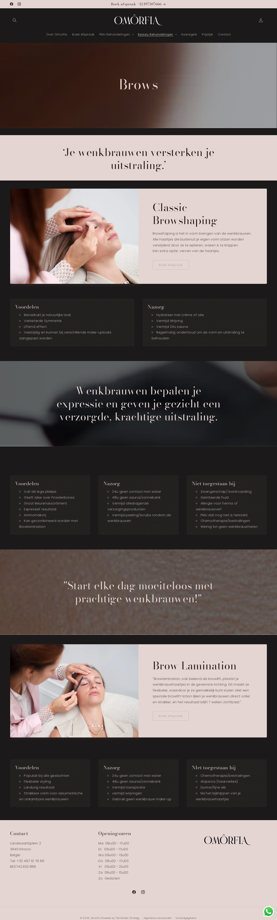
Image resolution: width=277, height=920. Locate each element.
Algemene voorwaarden (158, 918)
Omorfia (96, 918)
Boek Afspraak (171, 265)
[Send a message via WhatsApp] (268, 911)
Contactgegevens (186, 918)
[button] (14, 20)
